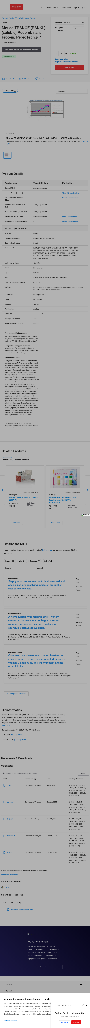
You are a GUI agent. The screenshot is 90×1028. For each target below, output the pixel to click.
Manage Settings (10, 1020)
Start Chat (76, 1022)
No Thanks (64, 1022)
